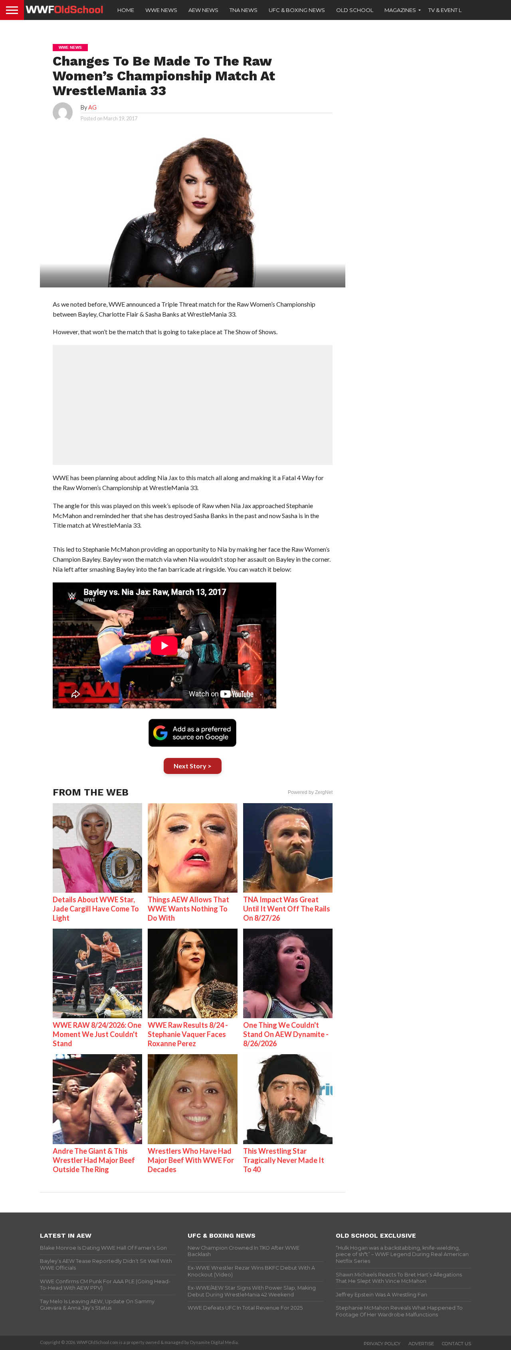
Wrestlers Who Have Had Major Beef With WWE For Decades (191, 1160)
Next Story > (193, 766)
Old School (354, 10)
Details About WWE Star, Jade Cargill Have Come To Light (96, 908)
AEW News (203, 10)
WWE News (161, 10)
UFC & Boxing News (297, 10)
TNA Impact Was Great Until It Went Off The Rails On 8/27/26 (286, 908)
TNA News (243, 10)
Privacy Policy (382, 1343)
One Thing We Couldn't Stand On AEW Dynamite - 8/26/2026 (286, 1034)
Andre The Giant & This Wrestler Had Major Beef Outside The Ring (94, 1160)
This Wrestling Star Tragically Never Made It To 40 (283, 1160)
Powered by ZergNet (310, 792)
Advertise (421, 1343)
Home (125, 10)
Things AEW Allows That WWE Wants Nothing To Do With (188, 908)
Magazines (400, 10)
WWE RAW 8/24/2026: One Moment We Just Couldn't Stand (97, 1034)
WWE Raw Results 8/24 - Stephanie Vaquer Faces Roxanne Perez (188, 1034)
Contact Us (456, 1343)
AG (92, 107)
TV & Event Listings (455, 10)
